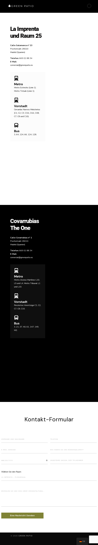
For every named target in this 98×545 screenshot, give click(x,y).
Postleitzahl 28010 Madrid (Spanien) (21, 241)
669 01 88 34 (25, 58)
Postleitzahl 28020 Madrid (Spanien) (21, 49)
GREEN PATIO (26, 536)
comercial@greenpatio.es (21, 65)
